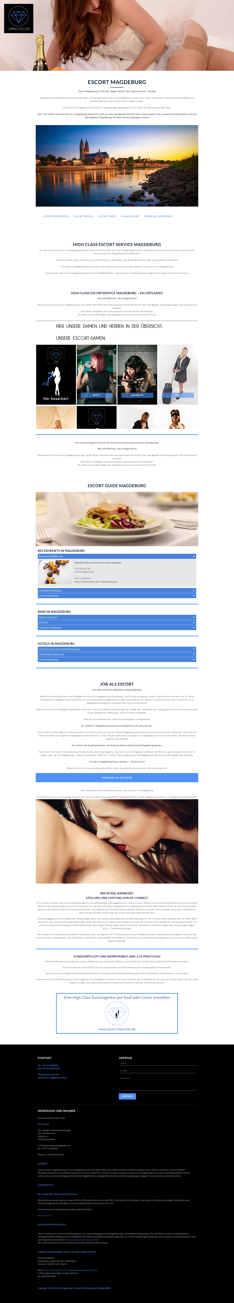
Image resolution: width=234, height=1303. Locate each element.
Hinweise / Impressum (158, 216)
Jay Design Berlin (102, 1288)
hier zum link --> (45, 1215)
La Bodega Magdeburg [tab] (50, 590)
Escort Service (83, 216)
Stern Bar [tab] (43, 622)
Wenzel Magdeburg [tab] (49, 595)
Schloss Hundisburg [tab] (48, 659)
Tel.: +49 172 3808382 (48, 1065)
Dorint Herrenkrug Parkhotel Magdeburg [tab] (59, 649)
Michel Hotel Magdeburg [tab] (51, 654)
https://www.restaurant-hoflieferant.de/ (95, 581)
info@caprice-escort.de (48, 1074)
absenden (127, 1096)
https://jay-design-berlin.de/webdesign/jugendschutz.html (70, 1270)
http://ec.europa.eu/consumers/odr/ (82, 1239)
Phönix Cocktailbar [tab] (48, 617)
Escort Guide (107, 216)
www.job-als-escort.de (117, 777)
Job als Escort (130, 216)
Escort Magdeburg (56, 216)
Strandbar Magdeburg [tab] (50, 627)
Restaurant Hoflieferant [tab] (51, 556)
